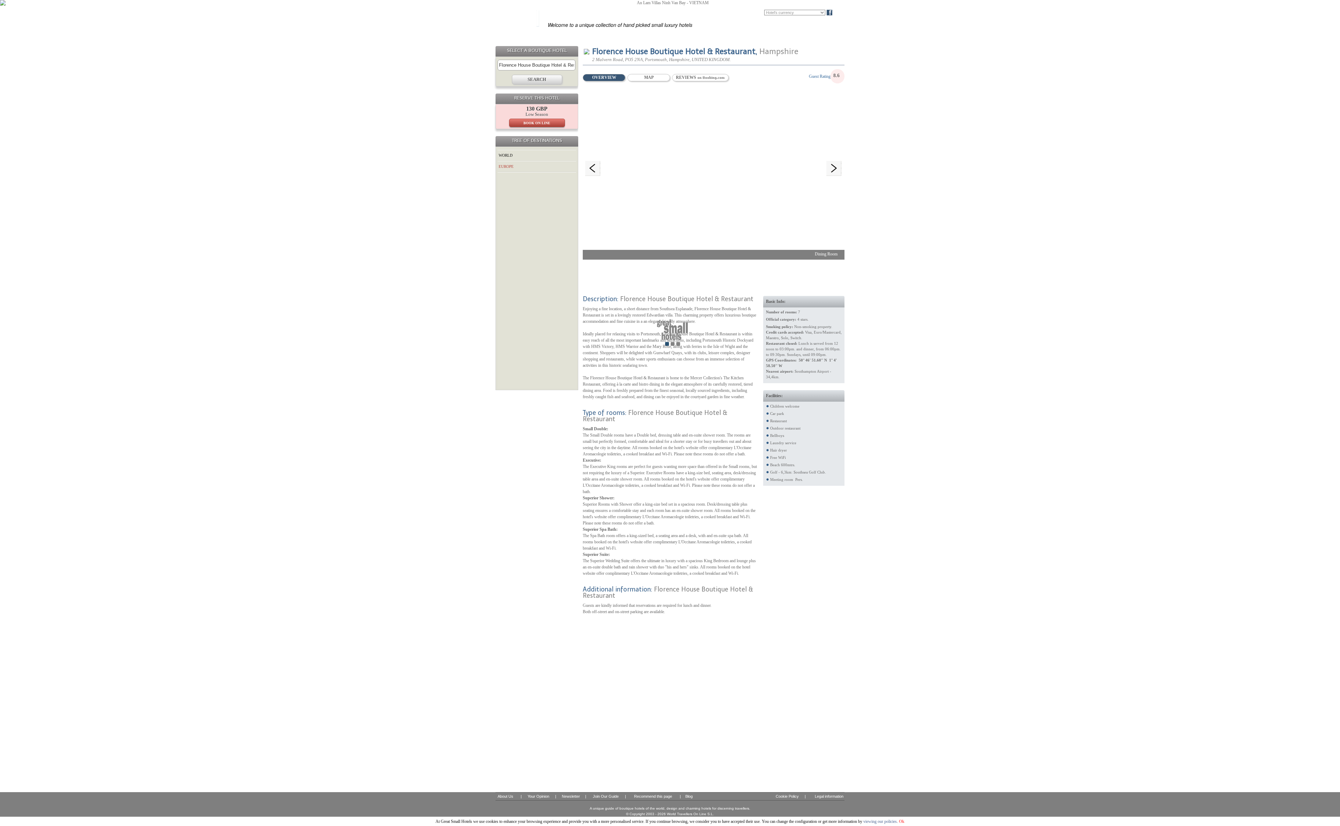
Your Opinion (538, 796)
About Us (505, 796)
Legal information (829, 796)
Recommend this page (653, 796)
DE (760, 12)
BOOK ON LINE (536, 123)
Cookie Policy (787, 796)
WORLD (506, 155)
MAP (649, 77)
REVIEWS (686, 77)
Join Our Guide (606, 796)
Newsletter (571, 796)
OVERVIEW (604, 77)
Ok (901, 821)
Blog (841, 12)
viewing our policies (880, 821)
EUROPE (506, 166)
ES (739, 12)
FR (749, 12)
